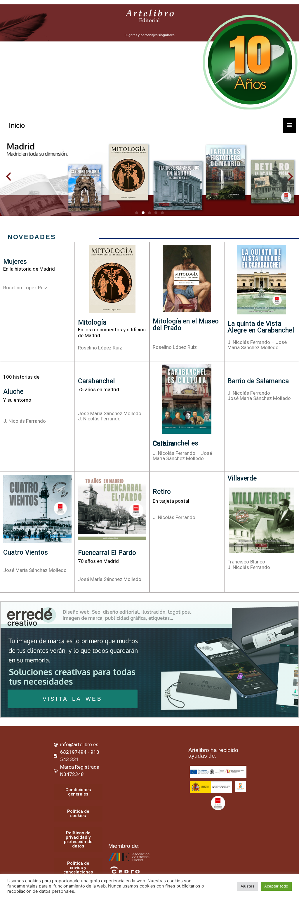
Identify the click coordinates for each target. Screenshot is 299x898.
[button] (8, 176)
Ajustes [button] (247, 886)
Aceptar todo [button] (276, 886)
